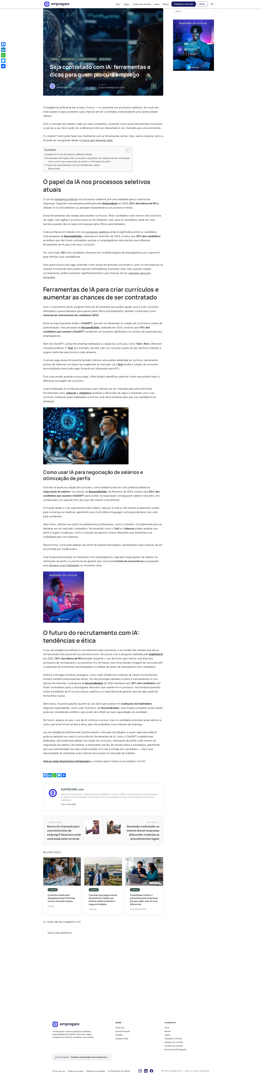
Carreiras (54, 59)
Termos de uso (58, 1071)
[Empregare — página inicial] (56, 4)
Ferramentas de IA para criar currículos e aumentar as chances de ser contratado (87, 158)
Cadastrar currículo (183, 4)
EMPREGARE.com (64, 87)
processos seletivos (97, 232)
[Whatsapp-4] (63, 596)
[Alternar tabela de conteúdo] (127, 150)
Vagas (126, 4)
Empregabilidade (68, 59)
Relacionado (54, 168)
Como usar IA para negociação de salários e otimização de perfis (79, 161)
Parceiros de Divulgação (175, 1049)
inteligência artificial (65, 199)
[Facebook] (151, 1071)
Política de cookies (76, 1071)
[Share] (3, 66)
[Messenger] (3, 60)
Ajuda (156, 4)
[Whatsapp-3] (193, 45)
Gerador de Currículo (174, 1042)
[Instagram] (140, 1071)
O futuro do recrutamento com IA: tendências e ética (72, 165)
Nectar (166, 4)
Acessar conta (121, 1038)
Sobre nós (119, 1027)
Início (118, 4)
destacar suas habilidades (64, 565)
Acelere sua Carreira (142, 4)
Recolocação (105, 59)
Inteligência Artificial (87, 59)
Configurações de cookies (119, 1071)
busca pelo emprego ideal (97, 140)
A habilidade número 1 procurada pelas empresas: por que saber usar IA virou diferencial (144, 900)
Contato (118, 1035)
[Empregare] (81, 1024)
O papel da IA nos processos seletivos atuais (68, 154)
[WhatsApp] (3, 55)
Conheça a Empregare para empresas (89, 1057)
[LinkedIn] (146, 1071)
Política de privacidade (95, 1071)
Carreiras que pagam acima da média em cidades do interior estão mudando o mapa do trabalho (103, 900)
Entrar (202, 4)
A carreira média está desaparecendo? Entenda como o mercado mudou (61, 898)
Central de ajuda (122, 1031)
